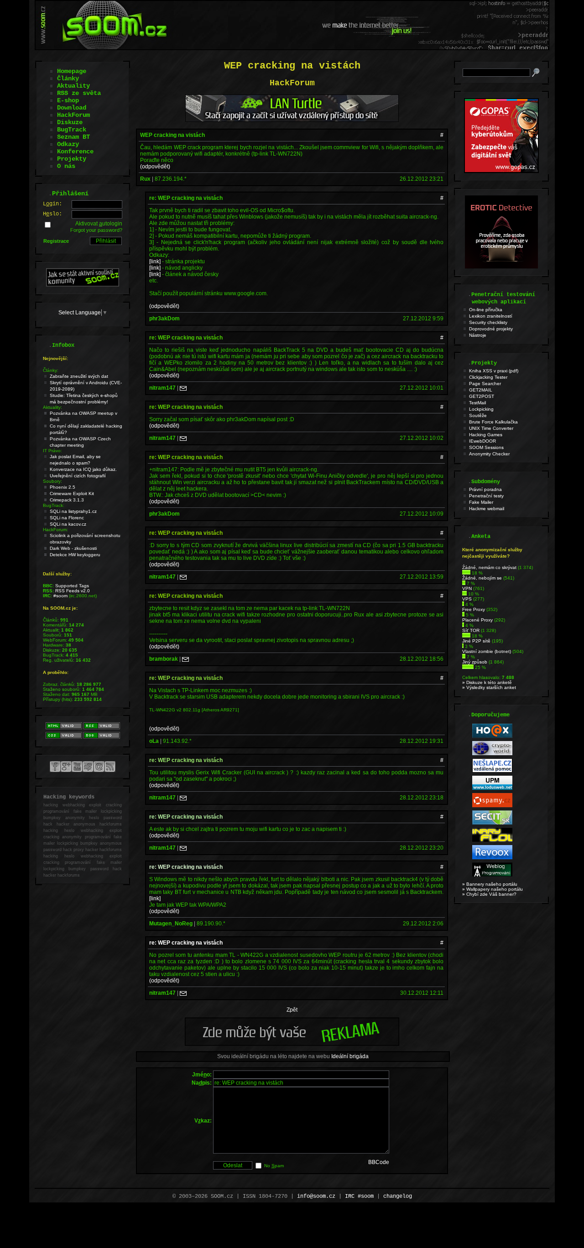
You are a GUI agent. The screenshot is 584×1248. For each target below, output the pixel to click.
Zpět (292, 1010)
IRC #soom (359, 1196)
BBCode (378, 1162)
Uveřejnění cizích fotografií (78, 475)
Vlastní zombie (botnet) (486, 651)
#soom (60, 595)
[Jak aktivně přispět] (82, 285)
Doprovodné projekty (491, 328)
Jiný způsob (474, 661)
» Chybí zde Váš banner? (489, 894)
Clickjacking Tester (488, 377)
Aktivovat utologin (98, 223)
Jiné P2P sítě (476, 640)
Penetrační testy (486, 495)
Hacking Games (485, 434)
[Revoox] (492, 857)
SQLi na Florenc (67, 517)
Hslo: (52, 214)
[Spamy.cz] (492, 805)
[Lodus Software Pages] (492, 788)
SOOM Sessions (486, 447)
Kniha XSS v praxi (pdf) (493, 370)
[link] (155, 261)
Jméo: (202, 1074)
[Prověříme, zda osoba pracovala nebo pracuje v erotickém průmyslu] (501, 266)
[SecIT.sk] (492, 822)
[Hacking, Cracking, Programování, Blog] (492, 874)
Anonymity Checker (489, 453)
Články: (50, 370)
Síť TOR (471, 630)
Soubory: (52, 481)
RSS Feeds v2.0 (72, 590)
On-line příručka (485, 309)
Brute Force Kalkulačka (493, 421)
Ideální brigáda (350, 1056)
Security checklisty (488, 322)
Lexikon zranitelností (490, 316)
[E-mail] (183, 388)
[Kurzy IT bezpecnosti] (501, 171)
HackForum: (55, 529)
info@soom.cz (316, 1196)
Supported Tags (72, 585)
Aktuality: (52, 407)
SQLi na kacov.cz (68, 524)
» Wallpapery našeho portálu (492, 889)
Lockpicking (481, 409)
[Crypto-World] (492, 753)
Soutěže (478, 415)
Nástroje (477, 335)
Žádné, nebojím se (482, 577)
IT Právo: (52, 450)
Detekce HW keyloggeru (75, 554)
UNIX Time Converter (491, 428)
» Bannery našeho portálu (489, 884)
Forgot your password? (96, 230)
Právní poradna (485, 489)
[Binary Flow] (492, 840)
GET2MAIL (480, 389)
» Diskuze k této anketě (487, 682)
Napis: (202, 1083)
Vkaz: (203, 1120)
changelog (397, 1196)
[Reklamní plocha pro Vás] (292, 1043)
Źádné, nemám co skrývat (489, 567)
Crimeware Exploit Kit (72, 493)
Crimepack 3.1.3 (67, 499)
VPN (467, 588)
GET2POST (481, 396)
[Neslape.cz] (492, 770)
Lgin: (52, 204)
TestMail (477, 402)
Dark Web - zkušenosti (73, 548)
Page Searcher (485, 383)
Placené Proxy (477, 619)
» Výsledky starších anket (489, 687)
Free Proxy (473, 609)
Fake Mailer (481, 502)
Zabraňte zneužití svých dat (79, 376)
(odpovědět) (155, 166)
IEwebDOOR (482, 441)
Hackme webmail (486, 508)
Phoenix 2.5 (62, 487)
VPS (467, 598)
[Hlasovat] (466, 572)
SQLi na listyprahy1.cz (73, 511)
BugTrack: (53, 505)
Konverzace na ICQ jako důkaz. (83, 469)
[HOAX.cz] (492, 736)
